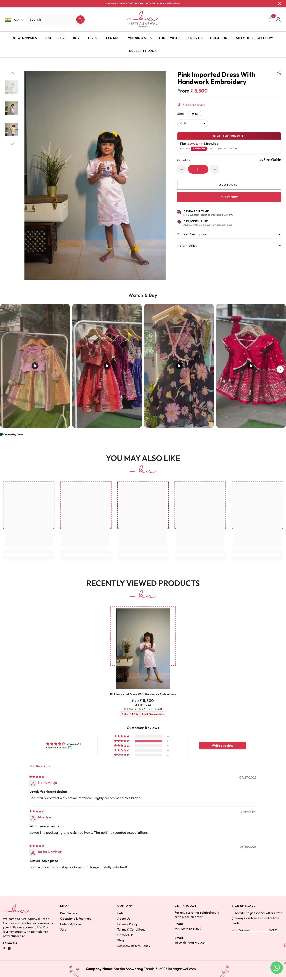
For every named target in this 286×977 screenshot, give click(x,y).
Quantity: (184, 160)
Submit (274, 929)
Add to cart (230, 185)
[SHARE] (279, 73)
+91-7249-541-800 (188, 929)
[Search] (42, 19)
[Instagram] (9, 948)
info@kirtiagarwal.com (191, 942)
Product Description (192, 234)
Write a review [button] (222, 745)
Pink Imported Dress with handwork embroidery (143, 694)
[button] (12, 73)
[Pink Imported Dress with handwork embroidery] (143, 648)
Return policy (187, 245)
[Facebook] (4, 948)
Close (279, 3)
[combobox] (51, 19)
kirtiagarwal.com (182, 969)
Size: (187, 113)
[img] (36, 776)
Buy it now (229, 197)
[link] (28, 552)
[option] (95, 175)
